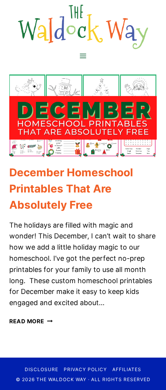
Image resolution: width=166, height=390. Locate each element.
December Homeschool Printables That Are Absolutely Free (71, 188)
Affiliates (126, 369)
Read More (31, 321)
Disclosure (41, 369)
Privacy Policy (85, 369)
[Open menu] (83, 56)
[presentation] (83, 115)
